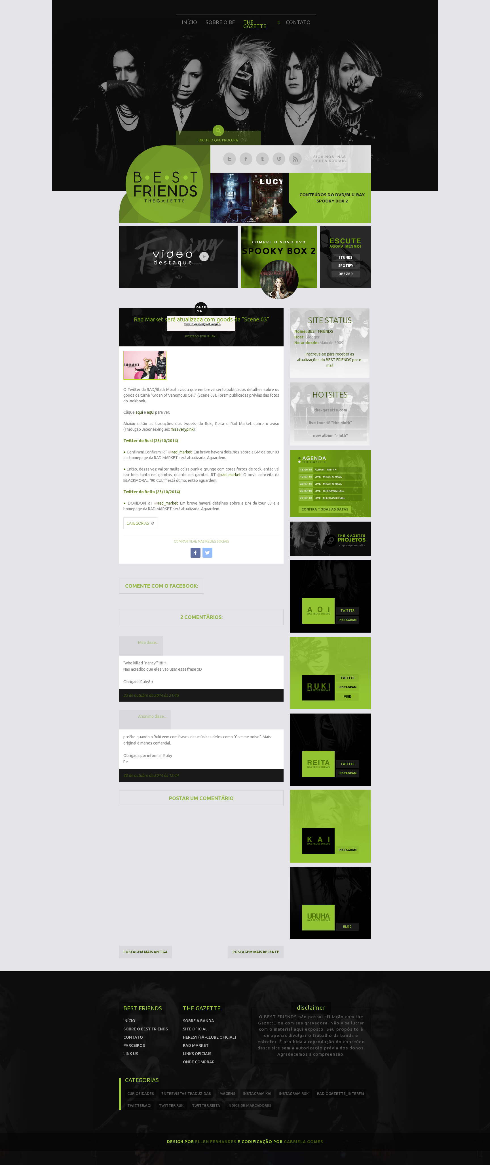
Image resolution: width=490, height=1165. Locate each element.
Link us (130, 1054)
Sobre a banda (198, 1021)
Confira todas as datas (324, 509)
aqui (139, 412)
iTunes (345, 257)
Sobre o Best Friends (145, 1029)
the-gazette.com (330, 410)
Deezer (346, 274)
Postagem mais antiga (145, 952)
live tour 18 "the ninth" (330, 423)
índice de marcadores (249, 1105)
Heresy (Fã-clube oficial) (209, 1037)
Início (189, 22)
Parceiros (134, 1045)
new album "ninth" (330, 435)
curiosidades (140, 1093)
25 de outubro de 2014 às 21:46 (151, 695)
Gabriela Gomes (303, 1141)
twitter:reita (206, 1105)
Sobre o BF (220, 22)
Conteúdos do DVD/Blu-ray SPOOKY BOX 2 (332, 197)
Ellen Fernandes (215, 1141)
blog (347, 926)
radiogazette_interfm (340, 1093)
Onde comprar (199, 1062)
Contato (298, 22)
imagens (226, 1093)
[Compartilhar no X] (207, 553)
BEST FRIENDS (320, 331)
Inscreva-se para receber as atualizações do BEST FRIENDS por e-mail (330, 360)
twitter (347, 610)
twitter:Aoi (139, 1105)
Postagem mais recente (256, 952)
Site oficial (195, 1029)
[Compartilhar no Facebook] (195, 553)
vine (347, 696)
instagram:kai (257, 1093)
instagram (347, 620)
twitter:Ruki (172, 1105)
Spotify (345, 265)
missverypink (182, 429)
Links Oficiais (197, 1054)
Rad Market (196, 1045)
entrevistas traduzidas (186, 1093)
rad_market (180, 452)
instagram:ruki (294, 1093)
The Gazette (254, 24)
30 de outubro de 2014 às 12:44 (151, 775)
